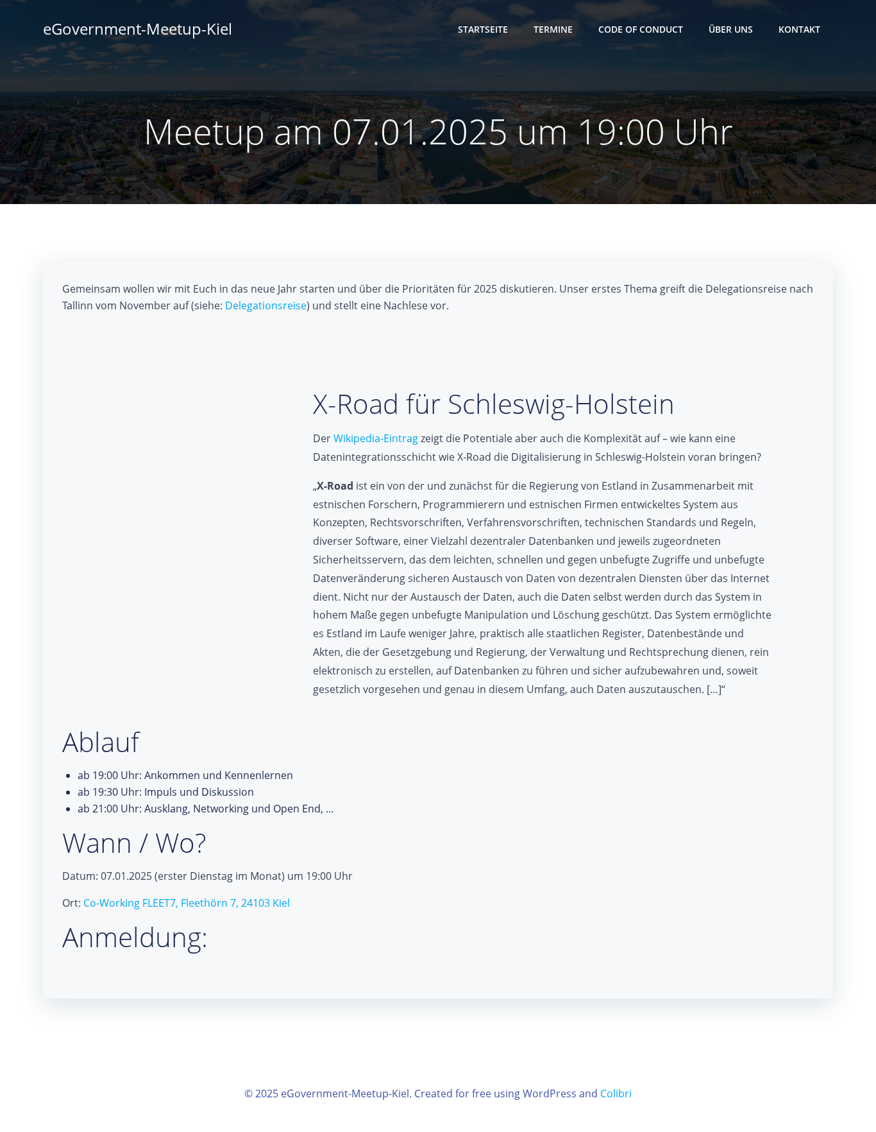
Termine (553, 29)
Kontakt (799, 29)
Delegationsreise (266, 305)
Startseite (483, 29)
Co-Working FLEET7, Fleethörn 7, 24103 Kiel (186, 903)
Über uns (731, 29)
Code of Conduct (640, 29)
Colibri (616, 1093)
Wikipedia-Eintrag (375, 438)
